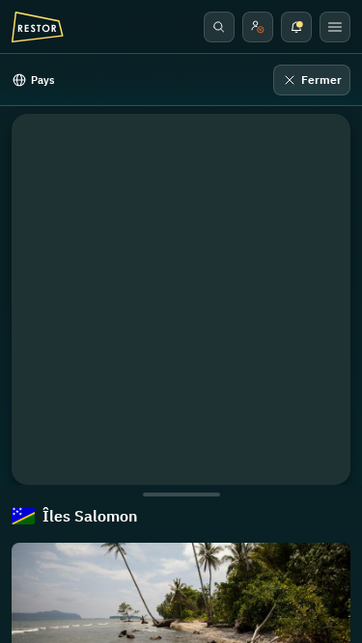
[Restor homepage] (38, 27)
